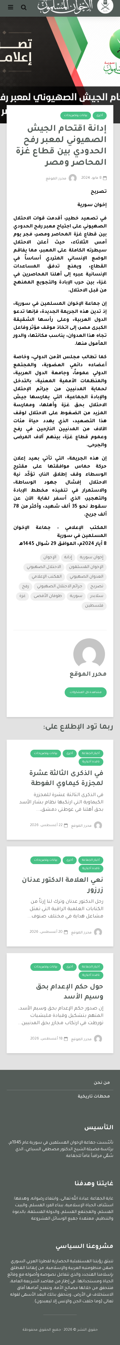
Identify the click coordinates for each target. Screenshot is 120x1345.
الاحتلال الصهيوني (44, 567)
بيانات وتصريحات (75, 115)
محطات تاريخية (94, 1097)
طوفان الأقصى (48, 596)
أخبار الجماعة (91, 753)
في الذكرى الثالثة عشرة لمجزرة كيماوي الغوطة (66, 779)
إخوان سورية (91, 557)
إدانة (68, 557)
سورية (76, 596)
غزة (22, 596)
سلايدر (96, 596)
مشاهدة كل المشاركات (86, 692)
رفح (25, 586)
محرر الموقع (56, 179)
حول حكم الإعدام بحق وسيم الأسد (69, 992)
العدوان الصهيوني (86, 577)
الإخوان (49, 557)
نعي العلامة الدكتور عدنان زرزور (62, 885)
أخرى (99, 115)
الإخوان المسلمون (86, 567)
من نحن (102, 1083)
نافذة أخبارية (91, 762)
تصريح (96, 586)
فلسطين (94, 606)
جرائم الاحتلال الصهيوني (59, 586)
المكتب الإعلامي (47, 577)
